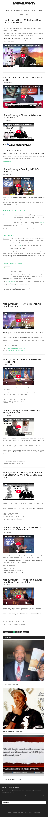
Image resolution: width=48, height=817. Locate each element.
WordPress (36, 812)
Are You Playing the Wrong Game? (13, 731)
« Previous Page (7, 632)
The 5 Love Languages (10, 281)
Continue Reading (7, 161)
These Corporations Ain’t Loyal (12, 779)
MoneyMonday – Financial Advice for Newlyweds (22, 116)
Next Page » (25, 632)
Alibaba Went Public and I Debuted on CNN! (23, 78)
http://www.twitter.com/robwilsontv (15, 352)
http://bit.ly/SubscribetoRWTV (15, 347)
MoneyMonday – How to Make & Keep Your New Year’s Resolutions (23, 580)
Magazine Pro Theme (19, 812)
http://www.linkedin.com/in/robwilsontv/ (16, 348)
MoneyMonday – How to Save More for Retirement (23, 360)
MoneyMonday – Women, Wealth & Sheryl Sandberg (21, 411)
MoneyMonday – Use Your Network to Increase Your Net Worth (22, 528)
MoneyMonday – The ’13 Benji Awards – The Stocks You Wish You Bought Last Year (23, 474)
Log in (40, 812)
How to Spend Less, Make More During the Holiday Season (23, 21)
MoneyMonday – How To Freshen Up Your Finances (22, 304)
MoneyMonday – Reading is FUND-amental (21, 170)
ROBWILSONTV (24, 3)
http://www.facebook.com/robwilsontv (16, 350)
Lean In (19, 245)
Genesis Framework (29, 812)
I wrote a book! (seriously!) (11, 684)
